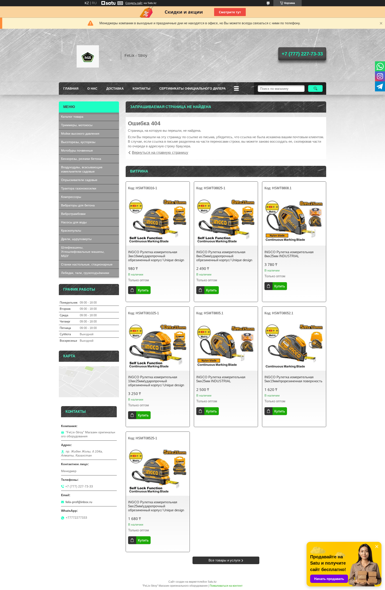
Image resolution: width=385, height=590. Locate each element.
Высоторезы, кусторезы (78, 142)
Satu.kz (212, 581)
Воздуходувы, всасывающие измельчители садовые (81, 169)
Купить (143, 290)
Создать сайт (134, 3)
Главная (70, 88)
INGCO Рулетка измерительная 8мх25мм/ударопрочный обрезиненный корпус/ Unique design (224, 256)
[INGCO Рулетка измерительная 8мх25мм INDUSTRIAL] (294, 221)
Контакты (141, 88)
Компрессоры (71, 197)
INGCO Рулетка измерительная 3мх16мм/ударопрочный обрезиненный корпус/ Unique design (156, 256)
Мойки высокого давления (80, 133)
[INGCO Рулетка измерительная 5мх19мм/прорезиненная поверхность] (294, 346)
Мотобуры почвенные (77, 150)
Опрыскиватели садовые (79, 180)
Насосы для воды (74, 222)
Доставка (115, 88)
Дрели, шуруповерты (76, 239)
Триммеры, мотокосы (76, 125)
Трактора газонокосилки (78, 188)
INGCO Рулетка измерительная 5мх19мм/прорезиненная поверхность (293, 379)
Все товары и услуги (224, 560)
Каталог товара (72, 116)
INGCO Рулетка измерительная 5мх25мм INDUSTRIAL (220, 379)
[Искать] (315, 88)
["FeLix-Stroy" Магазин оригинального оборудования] (88, 55)
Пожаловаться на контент (226, 585)
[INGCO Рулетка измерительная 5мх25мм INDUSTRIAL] (226, 346)
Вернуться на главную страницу (160, 152)
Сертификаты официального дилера (192, 88)
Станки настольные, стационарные (87, 264)
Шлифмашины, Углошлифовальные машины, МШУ (82, 252)
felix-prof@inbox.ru (79, 502)
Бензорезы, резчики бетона (81, 158)
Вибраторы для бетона (78, 205)
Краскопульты (71, 230)
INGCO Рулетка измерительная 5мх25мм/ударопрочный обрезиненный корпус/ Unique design (156, 506)
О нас (92, 88)
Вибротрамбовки (73, 214)
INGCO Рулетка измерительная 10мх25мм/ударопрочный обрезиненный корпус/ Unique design (156, 381)
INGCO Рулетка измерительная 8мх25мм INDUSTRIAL (288, 254)
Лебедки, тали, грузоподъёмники (85, 273)
